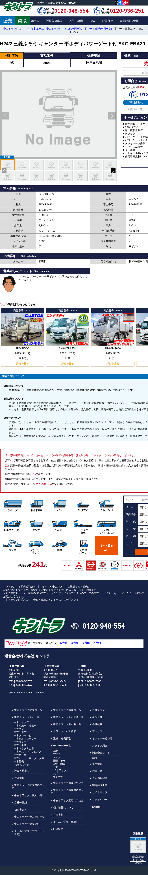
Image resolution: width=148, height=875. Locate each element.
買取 (22, 21)
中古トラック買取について (68, 782)
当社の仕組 (20, 802)
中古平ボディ (21, 732)
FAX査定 (58, 829)
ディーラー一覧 (62, 745)
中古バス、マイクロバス (28, 751)
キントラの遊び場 (102, 738)
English (96, 806)
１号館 (63, 642)
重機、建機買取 (62, 738)
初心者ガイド (21, 809)
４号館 (97, 642)
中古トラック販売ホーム (28, 710)
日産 (55, 750)
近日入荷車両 (54, 20)
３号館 (86, 642)
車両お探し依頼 (129, 20)
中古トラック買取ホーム (67, 710)
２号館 (75, 642)
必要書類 (58, 814)
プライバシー (99, 799)
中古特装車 (20, 755)
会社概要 (24, 29)
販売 (7, 21)
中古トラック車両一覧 (27, 717)
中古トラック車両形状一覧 (68, 717)
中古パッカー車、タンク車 (29, 758)
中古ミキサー (21, 745)
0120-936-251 (127, 11)
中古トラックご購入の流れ (29, 795)
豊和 (94, 757)
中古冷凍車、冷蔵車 (25, 725)
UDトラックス (61, 770)
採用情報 (97, 763)
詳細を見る (22, 363)
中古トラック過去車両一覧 (29, 816)
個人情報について (63, 807)
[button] (5, 115)
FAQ (92, 20)
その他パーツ (21, 764)
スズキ (56, 773)
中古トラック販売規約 (27, 823)
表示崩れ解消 (99, 778)
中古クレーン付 (22, 735)
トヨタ (56, 757)
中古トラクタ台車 (24, 748)
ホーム (35, 20)
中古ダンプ (20, 741)
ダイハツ (58, 776)
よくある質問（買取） (66, 821)
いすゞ (56, 767)
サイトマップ (99, 792)
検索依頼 (19, 778)
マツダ (56, 754)
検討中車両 (76, 20)
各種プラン (98, 710)
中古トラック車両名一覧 (67, 724)
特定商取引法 (99, 785)
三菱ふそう (59, 760)
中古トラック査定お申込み (68, 800)
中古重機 (19, 761)
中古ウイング (21, 722)
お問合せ (107, 20)
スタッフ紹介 (99, 745)
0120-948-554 (71, 11)
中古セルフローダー (25, 738)
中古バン (19, 728)
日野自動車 (59, 763)
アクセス (7, 29)
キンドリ (97, 717)
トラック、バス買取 (64, 731)
